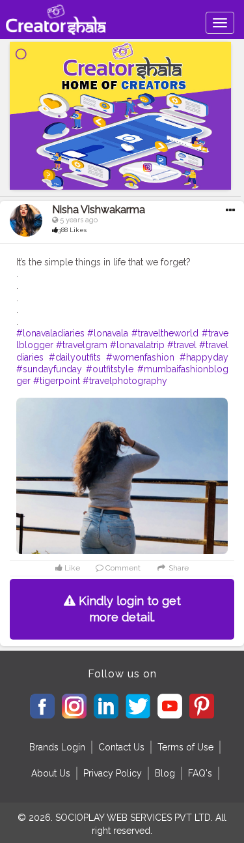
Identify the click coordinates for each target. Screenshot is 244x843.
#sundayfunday (49, 369)
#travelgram (81, 345)
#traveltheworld (164, 333)
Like (71, 567)
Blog (165, 773)
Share (177, 567)
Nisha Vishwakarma (98, 209)
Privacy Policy (112, 773)
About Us (50, 773)
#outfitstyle (109, 369)
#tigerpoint (56, 381)
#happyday (204, 357)
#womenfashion (140, 357)
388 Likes (72, 229)
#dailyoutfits (75, 357)
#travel (182, 345)
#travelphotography (125, 381)
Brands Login (57, 747)
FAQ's (200, 773)
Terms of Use (185, 747)
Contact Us (121, 747)
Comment (122, 567)
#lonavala (107, 333)
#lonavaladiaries (50, 333)
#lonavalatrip (137, 345)
